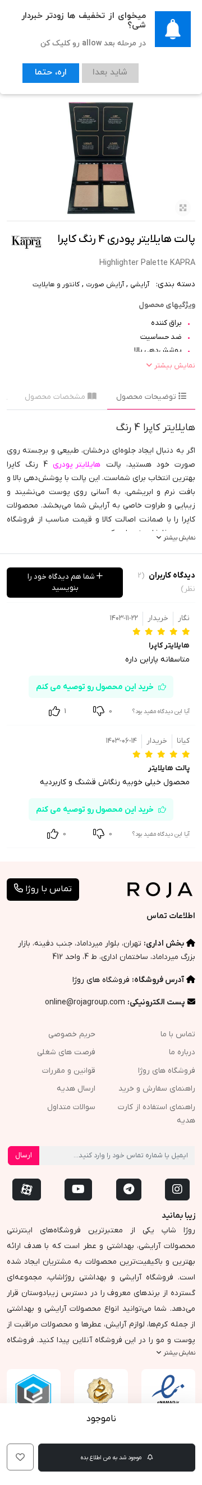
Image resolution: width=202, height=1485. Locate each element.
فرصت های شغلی (66, 1052)
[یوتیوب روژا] (78, 1189)
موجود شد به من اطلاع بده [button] (112, 1457)
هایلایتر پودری (76, 464)
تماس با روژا (47, 889)
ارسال (23, 1155)
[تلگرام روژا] (128, 1189)
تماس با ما (177, 1034)
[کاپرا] (26, 240)
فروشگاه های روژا (101, 980)
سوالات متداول (71, 1107)
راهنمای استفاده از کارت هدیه (156, 1114)
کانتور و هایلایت (56, 284)
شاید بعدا (96, 71)
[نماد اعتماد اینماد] (168, 1396)
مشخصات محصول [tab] (56, 397)
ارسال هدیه (76, 1088)
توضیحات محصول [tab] (147, 397)
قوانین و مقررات (68, 1070)
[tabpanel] (101, 482)
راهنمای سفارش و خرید (156, 1088)
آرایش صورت (105, 284)
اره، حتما (46, 71)
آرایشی (139, 284)
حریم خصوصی (71, 1034)
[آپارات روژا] (26, 1189)
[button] (20, 1457)
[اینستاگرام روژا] (177, 1189)
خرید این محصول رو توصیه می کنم (95, 687)
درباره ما (182, 1052)
